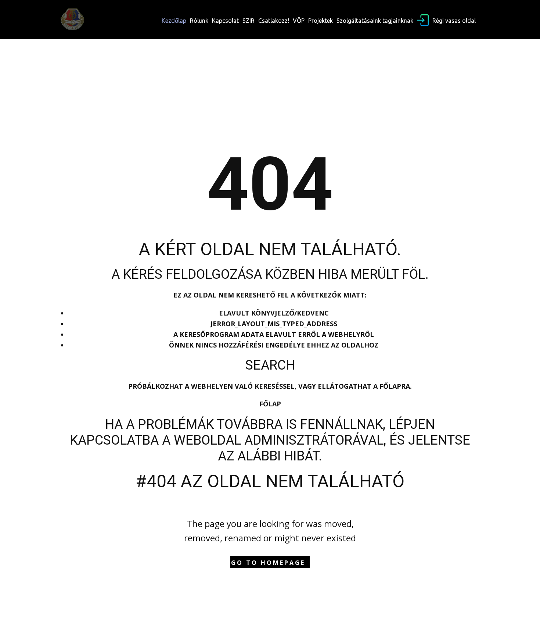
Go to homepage (268, 563)
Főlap (270, 403)
